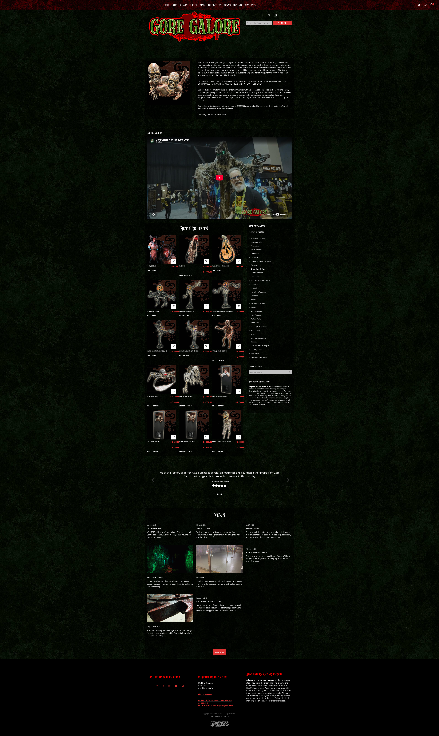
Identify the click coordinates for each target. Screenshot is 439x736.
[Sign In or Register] (419, 5)
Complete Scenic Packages (261, 261)
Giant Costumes (257, 273)
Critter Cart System (258, 269)
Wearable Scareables (259, 357)
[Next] (287, 480)
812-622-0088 (206, 694)
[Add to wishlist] (173, 261)
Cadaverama (255, 254)
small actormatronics (259, 338)
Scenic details (256, 330)
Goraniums (255, 277)
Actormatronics (256, 242)
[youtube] (176, 687)
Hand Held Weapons (258, 292)
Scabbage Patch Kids (259, 326)
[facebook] (262, 16)
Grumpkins (255, 288)
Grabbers (254, 284)
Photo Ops (255, 323)
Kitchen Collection (258, 303)
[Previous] (151, 480)
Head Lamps (255, 296)
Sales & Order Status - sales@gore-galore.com (215, 701)
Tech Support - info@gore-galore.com (217, 705)
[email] (182, 686)
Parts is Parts (256, 319)
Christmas (255, 257)
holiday (253, 300)
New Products (256, 315)
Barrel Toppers (256, 250)
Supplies (254, 342)
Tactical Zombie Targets (260, 346)
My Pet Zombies (257, 311)
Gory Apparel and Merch (260, 280)
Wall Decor (255, 353)
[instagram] (275, 16)
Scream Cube (256, 334)
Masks (253, 307)
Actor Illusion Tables (258, 238)
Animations (255, 246)
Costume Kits (256, 265)
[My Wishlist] (425, 5)
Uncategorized (256, 349)
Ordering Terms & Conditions (219, 716)
